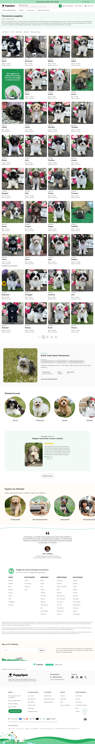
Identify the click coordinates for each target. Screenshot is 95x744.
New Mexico (27, 583)
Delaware (59, 583)
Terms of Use (11, 728)
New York (59, 605)
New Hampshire (61, 599)
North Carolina (76, 602)
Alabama (75, 580)
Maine (58, 590)
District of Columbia (62, 587)
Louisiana (75, 596)
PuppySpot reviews (32, 711)
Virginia (75, 611)
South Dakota (44, 611)
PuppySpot (4, 669)
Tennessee (76, 608)
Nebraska (43, 602)
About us (21, 10)
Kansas (42, 590)
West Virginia (76, 614)
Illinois (42, 580)
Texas (26, 590)
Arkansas (75, 583)
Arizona (26, 580)
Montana (10, 590)
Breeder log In (47, 695)
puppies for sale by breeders (37, 572)
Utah (9, 599)
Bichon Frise (40, 420)
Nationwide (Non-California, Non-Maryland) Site (67, 728)
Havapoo (65, 420)
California (10, 580)
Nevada (10, 593)
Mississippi (76, 599)
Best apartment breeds (40, 519)
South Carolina (76, 605)
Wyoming (10, 605)
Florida (74, 587)
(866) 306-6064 (57, 677)
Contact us (62, 695)
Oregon (10, 596)
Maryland (59, 593)
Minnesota (43, 596)
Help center (63, 699)
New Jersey (60, 602)
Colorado (10, 583)
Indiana (42, 583)
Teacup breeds (64, 519)
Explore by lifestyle (13, 703)
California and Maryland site (47, 728)
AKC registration (32, 699)
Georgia (75, 590)
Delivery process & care (44, 10)
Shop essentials (12, 706)
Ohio (42, 608)
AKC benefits (31, 702)
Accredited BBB (35, 728)
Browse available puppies (9, 10)
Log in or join (31, 695)
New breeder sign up (49, 699)
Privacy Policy (20, 728)
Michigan (43, 593)
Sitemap (27, 728)
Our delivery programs (81, 705)
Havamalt (89, 420)
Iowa (42, 587)
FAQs (61, 702)
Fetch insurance (31, 705)
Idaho (9, 587)
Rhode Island (60, 611)
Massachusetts (61, 596)
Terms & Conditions (65, 705)
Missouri (43, 599)
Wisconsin (43, 614)
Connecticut (60, 580)
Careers (78, 711)
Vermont (59, 614)
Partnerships (31, 708)
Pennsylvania (60, 608)
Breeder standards (48, 702)
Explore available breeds (14, 700)
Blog (77, 708)
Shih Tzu (15, 420)
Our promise (79, 702)
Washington (11, 602)
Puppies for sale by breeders (14, 669)
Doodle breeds (15, 519)
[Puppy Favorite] (22, 38)
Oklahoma (27, 587)
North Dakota (44, 605)
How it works (30, 10)
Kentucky (75, 593)
